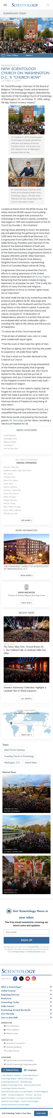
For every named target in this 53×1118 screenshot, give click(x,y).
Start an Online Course (32, 1085)
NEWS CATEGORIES (26, 430)
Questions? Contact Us (15, 1043)
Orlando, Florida (9, 503)
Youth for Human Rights (29, 1101)
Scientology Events (10, 438)
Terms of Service (34, 952)
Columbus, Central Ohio (12, 490)
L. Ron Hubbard (7, 1075)
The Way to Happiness (16, 1095)
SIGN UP (26, 940)
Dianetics (17, 1075)
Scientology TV (9, 445)
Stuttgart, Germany (10, 500)
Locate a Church (12, 1051)
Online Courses (8, 990)
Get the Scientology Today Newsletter (21, 1064)
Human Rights (42, 276)
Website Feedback (13, 1047)
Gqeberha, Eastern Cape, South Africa (17, 470)
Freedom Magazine (41, 1091)
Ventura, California (10, 487)
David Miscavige (26, 1082)
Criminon (29, 1095)
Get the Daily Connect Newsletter (19, 1060)
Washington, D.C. (12, 762)
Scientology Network (30, 1075)
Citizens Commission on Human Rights (15, 1104)
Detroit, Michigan (10, 497)
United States (31, 762)
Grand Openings (10, 435)
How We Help (7, 1013)
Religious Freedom (10, 442)
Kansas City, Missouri (11, 493)
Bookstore (6, 998)
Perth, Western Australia (12, 506)
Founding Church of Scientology (19, 756)
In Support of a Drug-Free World (29, 1098)
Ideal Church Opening (14, 749)
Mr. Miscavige (16, 420)
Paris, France (8, 473)
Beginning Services (10, 994)
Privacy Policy (34, 947)
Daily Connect (7, 1006)
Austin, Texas (8, 483)
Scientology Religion (8, 1078)
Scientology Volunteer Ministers (13, 1088)
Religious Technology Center (12, 1085)
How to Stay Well (9, 1017)
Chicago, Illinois (9, 477)
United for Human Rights (10, 1101)
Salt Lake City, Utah (11, 513)
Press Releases (12, 1026)
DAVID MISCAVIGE (26, 592)
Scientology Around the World (15, 1010)
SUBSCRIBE (41, 1113)
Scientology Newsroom (10, 1082)
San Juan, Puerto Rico (11, 467)
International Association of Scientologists (16, 1091)
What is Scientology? (11, 987)
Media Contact (12, 1033)
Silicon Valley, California (12, 510)
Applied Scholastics (8, 1098)
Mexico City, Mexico (11, 480)
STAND (3, 1095)
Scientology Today (10, 1002)
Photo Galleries (12, 1029)
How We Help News (11, 448)
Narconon (37, 1095)
